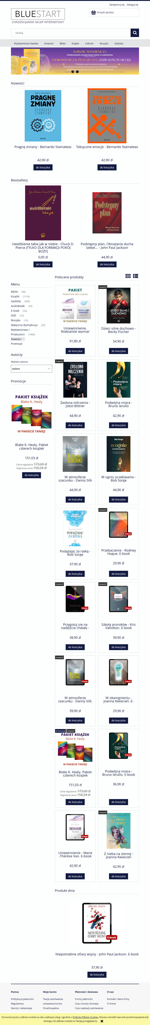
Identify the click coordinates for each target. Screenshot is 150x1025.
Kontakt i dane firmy (118, 999)
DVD (13, 315)
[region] (75, 61)
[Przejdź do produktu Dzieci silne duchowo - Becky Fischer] (118, 305)
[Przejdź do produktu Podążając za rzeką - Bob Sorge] (75, 528)
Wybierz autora (19, 361)
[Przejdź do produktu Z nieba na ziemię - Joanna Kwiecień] (118, 831)
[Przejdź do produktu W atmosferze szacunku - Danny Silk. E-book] (75, 675)
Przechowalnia (51, 1008)
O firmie (111, 1003)
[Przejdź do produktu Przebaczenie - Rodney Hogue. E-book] (118, 527)
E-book (15, 310)
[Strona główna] (38, 15)
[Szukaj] (135, 33)
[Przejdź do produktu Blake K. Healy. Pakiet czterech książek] (75, 749)
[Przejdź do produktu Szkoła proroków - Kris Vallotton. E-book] (118, 602)
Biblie (14, 291)
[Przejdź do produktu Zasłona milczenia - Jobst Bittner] (75, 380)
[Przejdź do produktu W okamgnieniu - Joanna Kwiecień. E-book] (118, 675)
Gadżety (16, 301)
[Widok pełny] (135, 275)
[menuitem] (26, 43)
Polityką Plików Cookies (85, 1017)
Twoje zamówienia (53, 999)
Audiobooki (18, 306)
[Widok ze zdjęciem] (128, 275)
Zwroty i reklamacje (21, 1008)
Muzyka (15, 320)
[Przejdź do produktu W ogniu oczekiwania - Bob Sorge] (118, 454)
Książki (15, 296)
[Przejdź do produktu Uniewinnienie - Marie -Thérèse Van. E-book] (75, 830)
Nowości (16, 339)
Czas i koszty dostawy (87, 1003)
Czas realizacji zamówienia (89, 1008)
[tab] (72, 71)
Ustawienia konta (52, 1003)
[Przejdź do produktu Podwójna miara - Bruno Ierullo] (118, 380)
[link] (75, 61)
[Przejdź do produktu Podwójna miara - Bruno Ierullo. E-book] (118, 748)
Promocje (16, 343)
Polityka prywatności (22, 999)
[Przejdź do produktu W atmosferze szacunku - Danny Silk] (75, 454)
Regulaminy (17, 1003)
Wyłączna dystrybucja (24, 325)
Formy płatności (84, 999)
